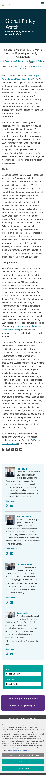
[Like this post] (16, 449)
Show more (10, 501)
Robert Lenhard (22, 61)
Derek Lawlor (17, 63)
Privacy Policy (13, 750)
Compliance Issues (20, 66)
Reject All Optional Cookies (23, 762)
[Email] (11, 506)
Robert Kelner (10, 61)
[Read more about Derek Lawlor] (7, 654)
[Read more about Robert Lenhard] (7, 553)
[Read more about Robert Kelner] (7, 506)
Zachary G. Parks (35, 61)
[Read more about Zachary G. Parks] (7, 602)
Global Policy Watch (20, 23)
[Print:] (3, 449)
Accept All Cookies (23, 769)
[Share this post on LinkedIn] (20, 449)
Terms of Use (24, 750)
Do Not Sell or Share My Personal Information (23, 755)
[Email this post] (8, 449)
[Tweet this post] (12, 449)
